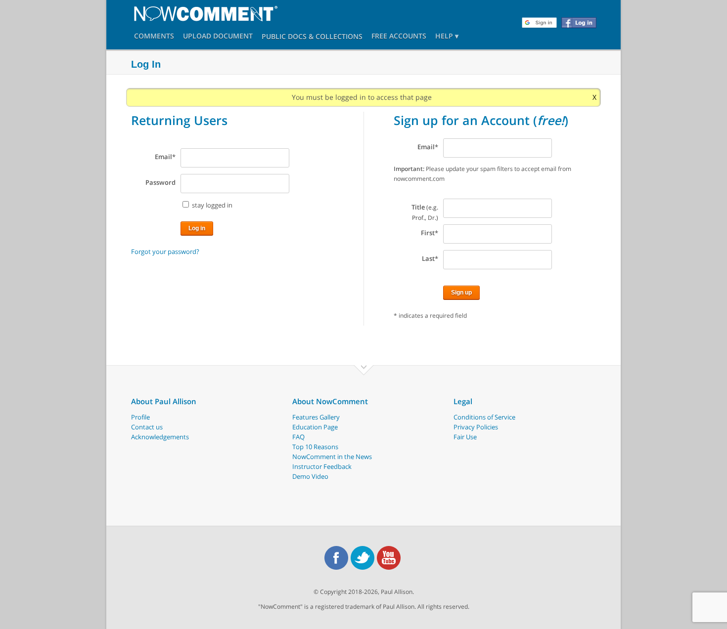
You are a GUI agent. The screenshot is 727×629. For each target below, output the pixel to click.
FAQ (298, 436)
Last (430, 258)
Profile (140, 417)
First (429, 232)
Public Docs (284, 37)
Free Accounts (398, 37)
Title (424, 212)
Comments (154, 37)
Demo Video (310, 476)
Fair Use (465, 436)
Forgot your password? (165, 251)
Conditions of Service (484, 417)
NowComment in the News (332, 456)
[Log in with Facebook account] (578, 22)
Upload (218, 37)
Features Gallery (316, 417)
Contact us (147, 426)
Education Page (315, 426)
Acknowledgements (160, 436)
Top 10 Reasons (315, 446)
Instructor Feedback (322, 466)
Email (165, 156)
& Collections (336, 37)
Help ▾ (446, 37)
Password (160, 182)
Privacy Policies (476, 426)
